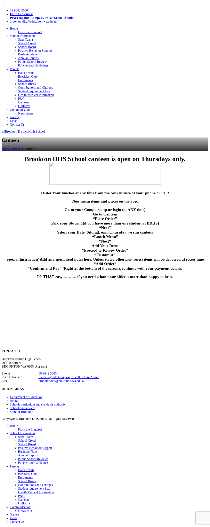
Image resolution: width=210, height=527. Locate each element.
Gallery (14, 117)
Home (14, 28)
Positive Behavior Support (35, 50)
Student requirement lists (34, 91)
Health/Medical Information (36, 95)
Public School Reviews (33, 61)
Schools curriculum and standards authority (38, 404)
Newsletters (25, 113)
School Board (27, 47)
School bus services (22, 408)
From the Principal (30, 32)
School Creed (27, 43)
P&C (21, 98)
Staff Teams (25, 39)
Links (13, 121)
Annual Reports (28, 58)
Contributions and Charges (35, 87)
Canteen (23, 102)
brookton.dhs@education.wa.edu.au (62, 381)
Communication (20, 109)
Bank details (26, 72)
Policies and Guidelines (33, 65)
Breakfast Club (28, 76)
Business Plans (27, 54)
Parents (14, 69)
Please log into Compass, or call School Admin (69, 377)
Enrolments (25, 80)
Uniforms (24, 106)
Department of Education (26, 397)
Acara (14, 400)
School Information (22, 36)
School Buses (27, 84)
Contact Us (17, 124)
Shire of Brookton (21, 412)
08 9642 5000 (48, 373)
